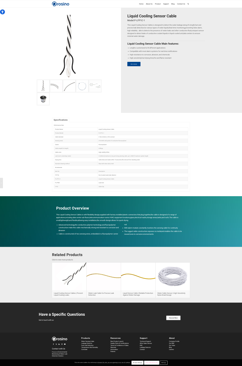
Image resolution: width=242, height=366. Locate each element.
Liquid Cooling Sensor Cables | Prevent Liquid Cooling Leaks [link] (68, 294)
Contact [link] (142, 349)
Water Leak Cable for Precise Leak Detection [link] (101, 294)
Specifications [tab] (61, 120)
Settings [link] (163, 362)
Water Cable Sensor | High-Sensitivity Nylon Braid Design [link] (171, 294)
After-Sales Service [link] (146, 343)
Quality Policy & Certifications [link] (120, 343)
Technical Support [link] (145, 341)
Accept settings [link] (137, 362)
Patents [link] (113, 351)
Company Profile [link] (174, 341)
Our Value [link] (172, 345)
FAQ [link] (141, 345)
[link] (2, 11)
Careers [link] (171, 349)
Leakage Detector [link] (86, 343)
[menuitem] (141, 4)
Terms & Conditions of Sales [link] (119, 345)
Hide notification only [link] (151, 362)
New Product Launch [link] (117, 341)
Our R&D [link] (171, 343)
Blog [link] (170, 347)
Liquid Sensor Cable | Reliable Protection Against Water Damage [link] (138, 294)
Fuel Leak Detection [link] (87, 345)
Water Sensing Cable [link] (87, 341)
